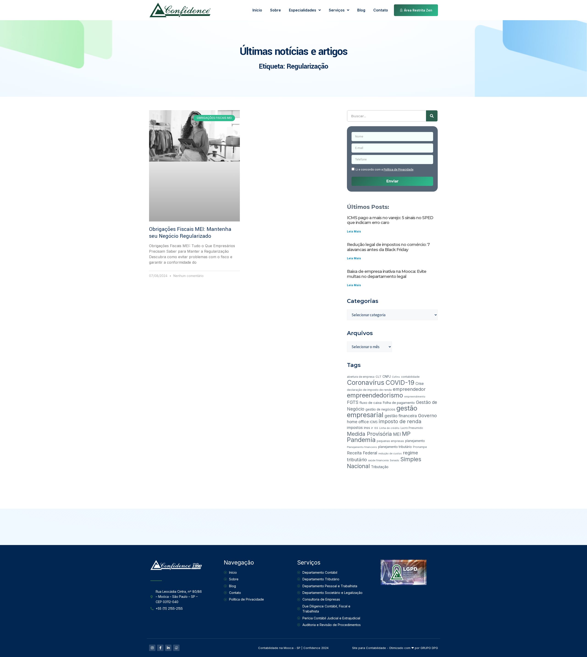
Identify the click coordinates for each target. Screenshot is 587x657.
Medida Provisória (369, 434)
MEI (397, 434)
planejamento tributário (395, 447)
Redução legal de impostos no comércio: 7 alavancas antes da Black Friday (388, 247)
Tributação (379, 467)
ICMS (374, 422)
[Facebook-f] (160, 648)
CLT (378, 376)
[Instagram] (152, 648)
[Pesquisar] (431, 115)
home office (358, 421)
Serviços (337, 10)
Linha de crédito (389, 428)
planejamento (415, 441)
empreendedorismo (375, 395)
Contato (380, 10)
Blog (361, 10)
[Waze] (176, 648)
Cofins (396, 376)
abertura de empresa (360, 376)
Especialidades (302, 10)
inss (367, 427)
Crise (419, 383)
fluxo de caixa (371, 402)
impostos (355, 427)
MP (406, 433)
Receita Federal (362, 452)
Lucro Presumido (412, 428)
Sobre (275, 10)
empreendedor (409, 389)
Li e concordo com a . (385, 169)
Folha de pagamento (399, 402)
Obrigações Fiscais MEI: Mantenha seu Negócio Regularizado (190, 233)
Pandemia (361, 440)
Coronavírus (365, 382)
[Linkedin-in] (168, 648)
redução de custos (390, 453)
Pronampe (420, 447)
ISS (376, 428)
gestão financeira (401, 415)
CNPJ (386, 376)
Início (257, 10)
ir (372, 428)
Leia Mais (354, 231)
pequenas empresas (390, 441)
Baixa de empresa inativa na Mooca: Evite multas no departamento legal (386, 274)
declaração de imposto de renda (369, 389)
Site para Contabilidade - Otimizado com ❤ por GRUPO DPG (395, 648)
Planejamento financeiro (362, 447)
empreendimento (414, 396)
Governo (427, 415)
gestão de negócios (380, 409)
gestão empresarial (382, 411)
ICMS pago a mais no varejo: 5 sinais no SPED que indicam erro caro (390, 220)
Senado (394, 460)
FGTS (352, 402)
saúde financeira (378, 460)
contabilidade (410, 376)
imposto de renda (400, 421)
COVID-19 (399, 382)
